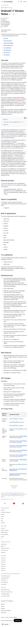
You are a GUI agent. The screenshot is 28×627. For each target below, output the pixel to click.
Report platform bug (5, 589)
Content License (14, 494)
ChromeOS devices (5, 548)
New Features (7, 52)
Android (2, 510)
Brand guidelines (13, 617)
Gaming (2, 528)
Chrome (2, 606)
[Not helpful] (11, 8)
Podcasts (3, 522)
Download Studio (4, 582)
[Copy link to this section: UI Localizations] (14, 255)
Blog (2, 520)
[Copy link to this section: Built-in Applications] (17, 213)
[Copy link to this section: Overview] (9, 60)
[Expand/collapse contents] (8, 18)
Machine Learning (4, 530)
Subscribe (17, 620)
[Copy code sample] (26, 118)
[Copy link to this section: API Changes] (11, 378)
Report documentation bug (6, 591)
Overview (6, 38)
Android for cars (4, 550)
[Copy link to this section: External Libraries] (15, 181)
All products (3, 612)
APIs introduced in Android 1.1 (8, 137)
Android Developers (5, 5)
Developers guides (5, 578)
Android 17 (3, 558)
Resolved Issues (7, 50)
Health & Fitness (4, 532)
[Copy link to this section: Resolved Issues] (14, 275)
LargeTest (15, 418)
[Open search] (18, 1)
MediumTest (15, 422)
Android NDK (3, 584)
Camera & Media (4, 534)
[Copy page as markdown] (14, 14)
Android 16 (3, 560)
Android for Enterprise (5, 512)
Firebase (3, 608)
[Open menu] (2, 1)
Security (2, 514)
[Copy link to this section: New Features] (12, 353)
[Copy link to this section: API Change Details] (14, 409)
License (7, 617)
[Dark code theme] (24, 118)
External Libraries (8, 40)
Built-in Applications (8, 45)
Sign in (24, 1)
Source (2, 516)
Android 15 (3, 562)
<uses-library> (5, 186)
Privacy (2, 536)
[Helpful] (9, 8)
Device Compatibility (8, 43)
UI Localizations (7, 47)
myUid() (21, 429)
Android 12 (3, 568)
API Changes (7, 55)
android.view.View (16, 437)
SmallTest (15, 425)
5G (1, 538)
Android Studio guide (5, 575)
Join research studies (5, 596)
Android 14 (3, 564)
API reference (4, 580)
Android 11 (3, 570)
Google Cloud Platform (6, 610)
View (12, 397)
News (2, 518)
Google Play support (5, 593)
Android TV (3, 552)
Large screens (4, 544)
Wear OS (3, 546)
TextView (15, 461)
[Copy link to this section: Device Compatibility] (18, 199)
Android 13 (3, 566)
